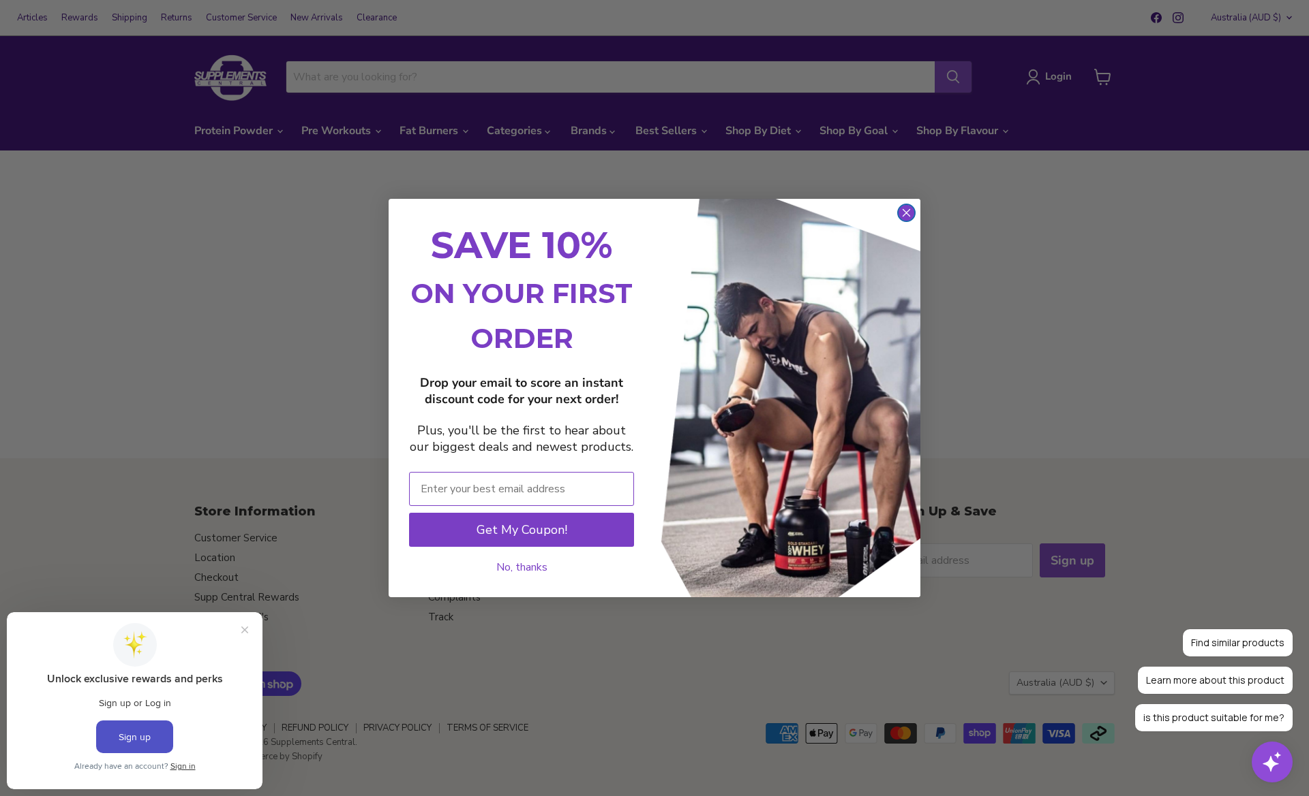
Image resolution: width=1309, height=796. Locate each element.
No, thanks (521, 567)
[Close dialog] (906, 212)
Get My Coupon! (522, 530)
